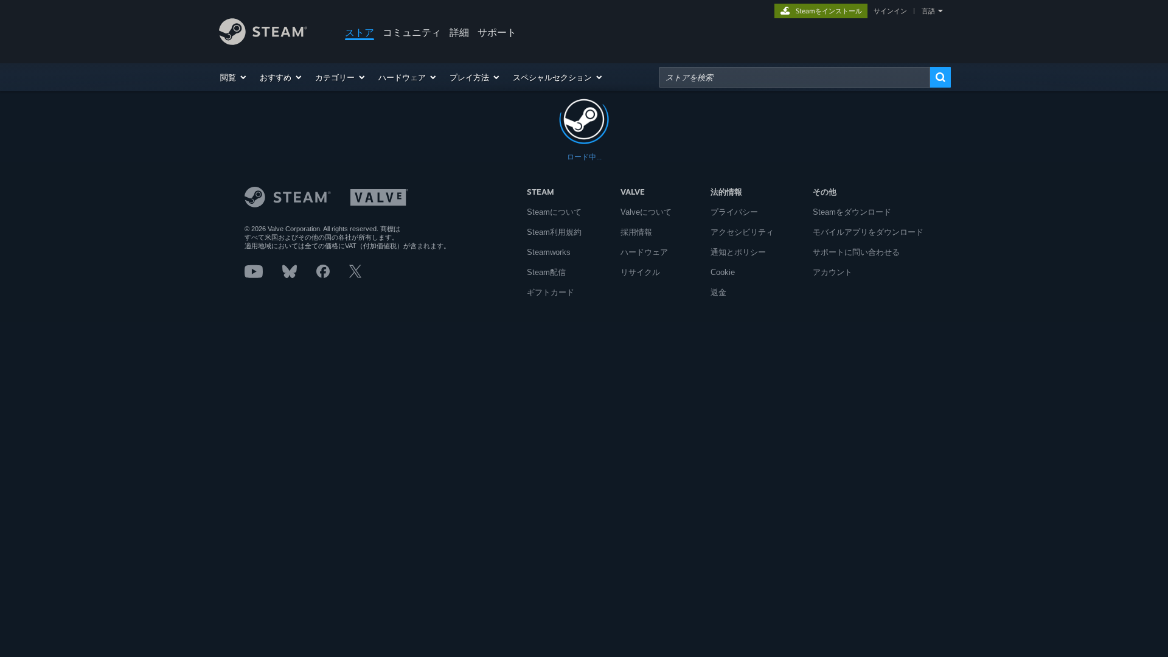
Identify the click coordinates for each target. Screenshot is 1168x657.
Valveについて (646, 212)
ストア (359, 32)
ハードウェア (644, 252)
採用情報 (636, 232)
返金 (718, 292)
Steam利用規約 (554, 232)
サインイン (890, 11)
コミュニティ (412, 32)
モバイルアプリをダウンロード (868, 232)
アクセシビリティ (742, 232)
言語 (928, 11)
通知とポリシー (738, 252)
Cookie (723, 272)
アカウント (832, 272)
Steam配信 (546, 272)
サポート (497, 32)
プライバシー (734, 212)
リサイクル (640, 272)
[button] (234, 77)
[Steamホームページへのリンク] (263, 41)
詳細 (459, 32)
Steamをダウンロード (852, 212)
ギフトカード (550, 292)
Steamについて (554, 212)
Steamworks (549, 252)
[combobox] (794, 77)
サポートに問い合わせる (856, 252)
